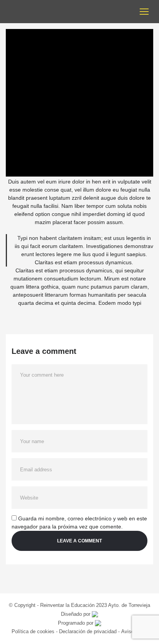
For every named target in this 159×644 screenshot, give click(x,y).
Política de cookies (34, 631)
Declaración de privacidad (88, 631)
